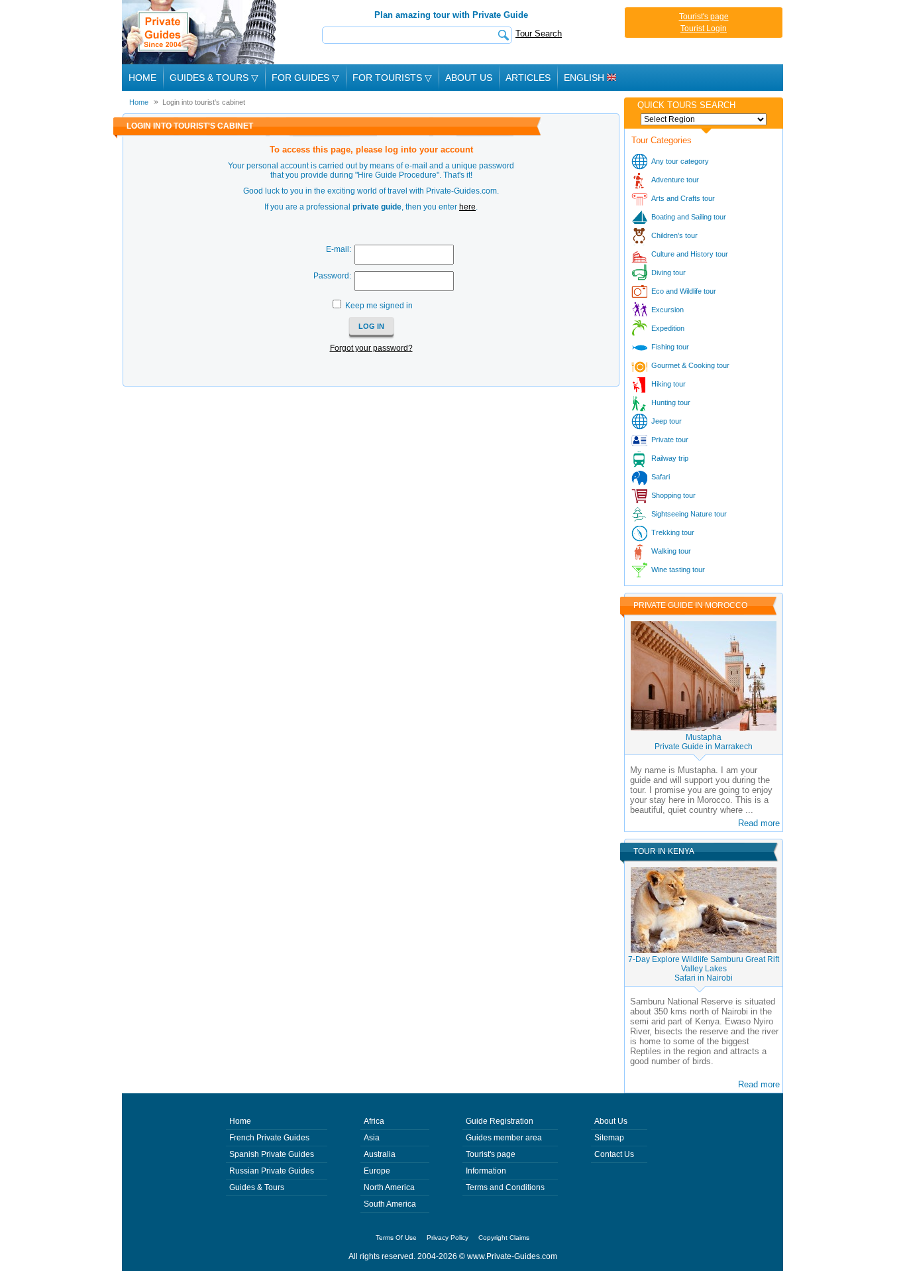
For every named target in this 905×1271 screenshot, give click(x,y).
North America (389, 1187)
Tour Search (538, 33)
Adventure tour (675, 180)
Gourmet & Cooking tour (690, 365)
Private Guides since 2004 (200, 32)
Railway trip (669, 458)
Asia (372, 1137)
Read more (759, 823)
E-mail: (338, 249)
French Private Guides (269, 1137)
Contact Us (614, 1154)
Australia (380, 1154)
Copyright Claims (503, 1237)
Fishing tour (670, 347)
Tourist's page (704, 16)
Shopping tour (673, 495)
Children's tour (674, 235)
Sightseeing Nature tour (689, 514)
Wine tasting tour (678, 570)
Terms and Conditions (505, 1187)
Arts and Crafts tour (683, 198)
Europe (377, 1171)
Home (142, 77)
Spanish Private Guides (271, 1154)
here (467, 207)
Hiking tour (668, 384)
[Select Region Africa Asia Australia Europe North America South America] (704, 119)
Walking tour (671, 551)
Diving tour (668, 272)
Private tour (669, 440)
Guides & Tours (256, 1187)
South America (390, 1204)
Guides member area (504, 1137)
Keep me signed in (379, 305)
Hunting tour (670, 402)
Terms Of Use (396, 1237)
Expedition (667, 328)
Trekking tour (672, 532)
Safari (660, 477)
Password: (332, 275)
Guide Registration (499, 1121)
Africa (374, 1121)
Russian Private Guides (271, 1171)
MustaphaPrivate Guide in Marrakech (704, 742)
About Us (468, 77)
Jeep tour (666, 421)
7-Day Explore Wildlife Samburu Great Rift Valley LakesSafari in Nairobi (703, 969)
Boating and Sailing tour (688, 217)
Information (486, 1171)
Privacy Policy (447, 1237)
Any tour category (680, 161)
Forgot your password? (371, 348)
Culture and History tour (689, 254)
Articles (528, 77)
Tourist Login (703, 28)
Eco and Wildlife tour (683, 291)
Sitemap (609, 1137)
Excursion (667, 310)
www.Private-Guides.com (512, 1256)
